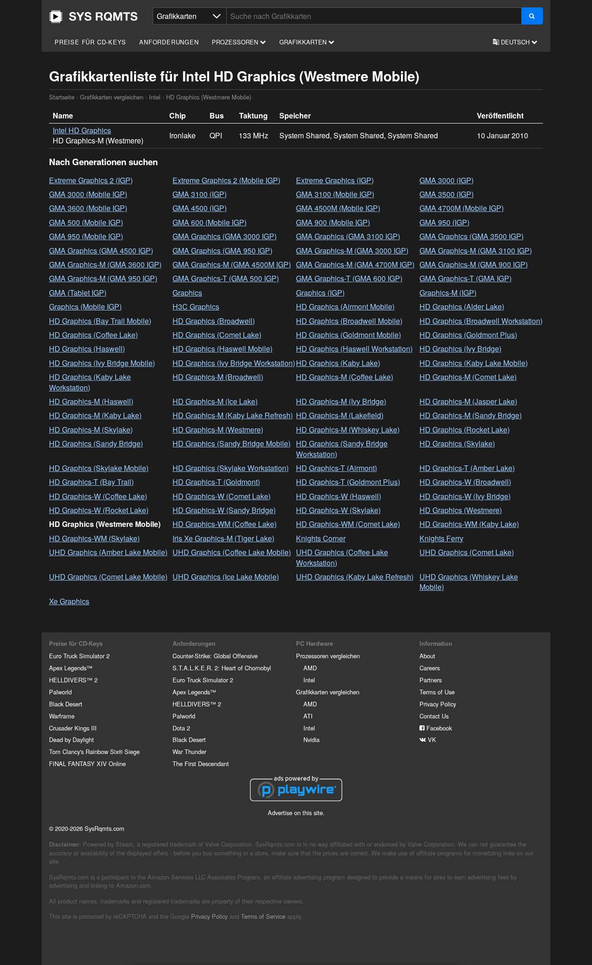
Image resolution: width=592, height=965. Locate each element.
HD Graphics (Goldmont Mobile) (348, 334)
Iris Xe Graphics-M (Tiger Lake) (223, 538)
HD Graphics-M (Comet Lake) (468, 376)
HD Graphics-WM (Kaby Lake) (469, 524)
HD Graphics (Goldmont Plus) (468, 334)
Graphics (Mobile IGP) (85, 306)
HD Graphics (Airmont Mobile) (345, 306)
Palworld (60, 691)
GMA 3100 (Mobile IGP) (335, 194)
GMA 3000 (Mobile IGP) (88, 194)
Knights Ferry (441, 538)
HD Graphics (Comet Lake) (217, 334)
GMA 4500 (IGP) (200, 208)
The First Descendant (201, 763)
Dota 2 (181, 728)
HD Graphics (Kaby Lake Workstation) (90, 381)
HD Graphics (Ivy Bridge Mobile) (102, 363)
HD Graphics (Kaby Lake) (338, 363)
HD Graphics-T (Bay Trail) (91, 481)
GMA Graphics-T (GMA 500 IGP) (226, 278)
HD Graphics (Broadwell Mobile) (349, 320)
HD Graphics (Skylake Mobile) (98, 468)
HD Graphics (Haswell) (87, 348)
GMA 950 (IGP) (444, 222)
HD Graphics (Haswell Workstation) (354, 348)
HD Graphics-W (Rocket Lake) (98, 510)
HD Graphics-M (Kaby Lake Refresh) (233, 415)
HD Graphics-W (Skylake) (338, 510)
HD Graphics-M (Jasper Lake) (468, 401)
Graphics (187, 292)
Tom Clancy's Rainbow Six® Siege (94, 751)
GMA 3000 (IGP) (446, 180)
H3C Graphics (196, 306)
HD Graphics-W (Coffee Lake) (98, 496)
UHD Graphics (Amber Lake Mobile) (108, 552)
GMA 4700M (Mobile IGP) (461, 208)
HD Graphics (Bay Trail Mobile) (100, 320)
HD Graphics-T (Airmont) (336, 468)
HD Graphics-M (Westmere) (218, 429)
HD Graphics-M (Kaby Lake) (95, 415)
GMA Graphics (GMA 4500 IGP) (101, 250)
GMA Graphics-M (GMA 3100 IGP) (475, 250)
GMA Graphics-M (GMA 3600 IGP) (105, 264)
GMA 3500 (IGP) (446, 194)
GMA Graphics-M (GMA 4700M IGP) (355, 264)
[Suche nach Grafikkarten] (532, 16)
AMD (310, 667)
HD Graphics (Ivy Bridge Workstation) (234, 363)
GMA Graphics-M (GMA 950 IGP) (103, 278)
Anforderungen (168, 41)
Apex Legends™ (70, 667)
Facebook (438, 728)
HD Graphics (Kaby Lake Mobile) (473, 363)
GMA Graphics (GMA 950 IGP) (222, 250)
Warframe (61, 715)
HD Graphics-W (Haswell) (338, 496)
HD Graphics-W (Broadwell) (465, 481)
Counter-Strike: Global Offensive (215, 655)
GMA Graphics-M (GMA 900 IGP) (473, 264)
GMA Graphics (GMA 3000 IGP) (225, 236)
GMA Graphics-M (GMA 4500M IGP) (232, 264)
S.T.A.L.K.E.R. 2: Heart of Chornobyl (222, 667)
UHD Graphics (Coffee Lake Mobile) (232, 552)
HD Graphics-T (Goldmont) (216, 481)
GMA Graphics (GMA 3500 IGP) (471, 236)
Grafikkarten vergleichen (111, 97)
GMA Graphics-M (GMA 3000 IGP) (352, 250)
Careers (429, 667)
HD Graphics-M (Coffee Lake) (344, 376)
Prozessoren (236, 41)
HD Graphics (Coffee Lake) (93, 334)
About (427, 655)
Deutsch (515, 41)
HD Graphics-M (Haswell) (91, 401)
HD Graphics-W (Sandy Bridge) (224, 510)
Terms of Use (437, 691)
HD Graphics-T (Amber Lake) (467, 468)
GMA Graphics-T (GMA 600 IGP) (349, 278)
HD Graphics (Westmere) (460, 510)
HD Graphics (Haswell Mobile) (222, 348)
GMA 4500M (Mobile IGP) (338, 208)
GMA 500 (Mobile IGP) (86, 222)
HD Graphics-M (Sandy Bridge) (470, 415)
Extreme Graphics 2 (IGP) (91, 180)
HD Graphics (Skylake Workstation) (231, 468)
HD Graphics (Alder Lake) (461, 306)
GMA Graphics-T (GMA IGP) (465, 278)
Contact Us (434, 715)
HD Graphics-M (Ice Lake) (215, 401)
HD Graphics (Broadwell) (214, 320)
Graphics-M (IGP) (447, 292)
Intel (154, 97)
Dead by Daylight (71, 739)
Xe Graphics (69, 601)
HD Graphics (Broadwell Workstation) (481, 320)
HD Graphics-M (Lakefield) (339, 415)
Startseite (93, 16)
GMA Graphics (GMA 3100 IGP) (348, 236)
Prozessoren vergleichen (328, 655)
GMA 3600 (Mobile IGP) (88, 208)
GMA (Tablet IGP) (77, 292)
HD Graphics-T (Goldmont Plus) (348, 481)
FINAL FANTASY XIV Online (87, 763)
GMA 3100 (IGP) (200, 194)
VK (431, 739)
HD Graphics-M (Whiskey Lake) (348, 429)
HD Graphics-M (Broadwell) (218, 376)
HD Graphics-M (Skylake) (91, 429)
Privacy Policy (437, 703)
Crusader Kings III (73, 728)
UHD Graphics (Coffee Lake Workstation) (342, 557)
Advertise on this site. (296, 812)
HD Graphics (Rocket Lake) (464, 429)
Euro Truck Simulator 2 (79, 655)
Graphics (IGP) (320, 292)
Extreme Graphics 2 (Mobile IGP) (226, 180)
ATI (308, 715)
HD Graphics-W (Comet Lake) (222, 496)
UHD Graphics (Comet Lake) (466, 552)
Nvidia (311, 739)
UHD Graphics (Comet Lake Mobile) (108, 576)
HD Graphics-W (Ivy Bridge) (465, 496)
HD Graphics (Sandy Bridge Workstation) (342, 448)
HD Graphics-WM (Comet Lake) (348, 524)
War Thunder (189, 751)
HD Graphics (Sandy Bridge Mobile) (231, 443)
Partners (430, 679)
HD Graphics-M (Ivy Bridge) (341, 401)
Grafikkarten (303, 41)
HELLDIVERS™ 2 (73, 679)
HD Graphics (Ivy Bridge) (460, 348)
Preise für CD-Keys (90, 41)
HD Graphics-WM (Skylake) (94, 538)
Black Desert (65, 703)
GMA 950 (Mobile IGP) (86, 236)
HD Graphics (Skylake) (457, 443)
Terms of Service (263, 916)
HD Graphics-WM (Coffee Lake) (225, 524)
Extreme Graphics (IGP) (335, 180)
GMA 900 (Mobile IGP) (333, 222)
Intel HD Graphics (82, 130)
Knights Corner (320, 538)
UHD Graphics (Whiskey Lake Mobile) (468, 581)
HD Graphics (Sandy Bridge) (96, 443)
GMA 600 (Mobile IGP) (210, 222)
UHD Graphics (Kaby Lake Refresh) (354, 576)
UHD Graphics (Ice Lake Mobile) (226, 576)
